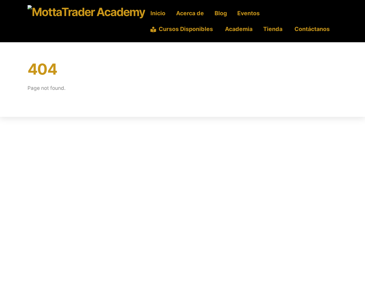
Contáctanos (311, 28)
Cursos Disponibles (185, 28)
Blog (221, 13)
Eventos (248, 13)
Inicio (157, 13)
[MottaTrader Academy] (86, 12)
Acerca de (190, 13)
